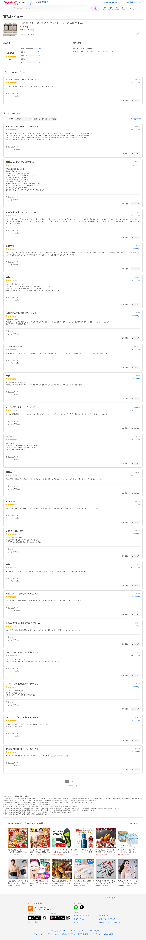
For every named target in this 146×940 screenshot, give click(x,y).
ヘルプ (140, 2)
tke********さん (136, 534)
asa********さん (135, 655)
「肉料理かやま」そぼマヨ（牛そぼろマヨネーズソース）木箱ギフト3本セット (54, 23)
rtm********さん (136, 596)
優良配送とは (103, 915)
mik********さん (135, 82)
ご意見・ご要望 (108, 934)
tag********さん (136, 280)
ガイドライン (72, 934)
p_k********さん (135, 567)
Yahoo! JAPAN (108, 2)
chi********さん (136, 316)
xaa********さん (135, 349)
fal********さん (136, 504)
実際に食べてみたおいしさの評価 (45, 119)
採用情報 (85, 934)
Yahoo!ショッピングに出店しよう (126, 2)
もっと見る (133, 823)
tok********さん (136, 687)
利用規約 (64, 934)
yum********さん (135, 249)
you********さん (135, 410)
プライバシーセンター (53, 934)
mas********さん (135, 129)
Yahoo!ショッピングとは (82, 915)
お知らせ (77, 922)
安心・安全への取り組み (107, 919)
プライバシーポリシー (39, 934)
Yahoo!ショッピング (54, 931)
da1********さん (135, 439)
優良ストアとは (79, 919)
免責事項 (79, 934)
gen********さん (135, 215)
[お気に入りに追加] (138, 34)
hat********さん (136, 165)
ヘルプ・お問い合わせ (96, 934)
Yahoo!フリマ (94, 931)
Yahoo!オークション (81, 931)
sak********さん (135, 626)
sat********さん (136, 379)
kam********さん (135, 475)
